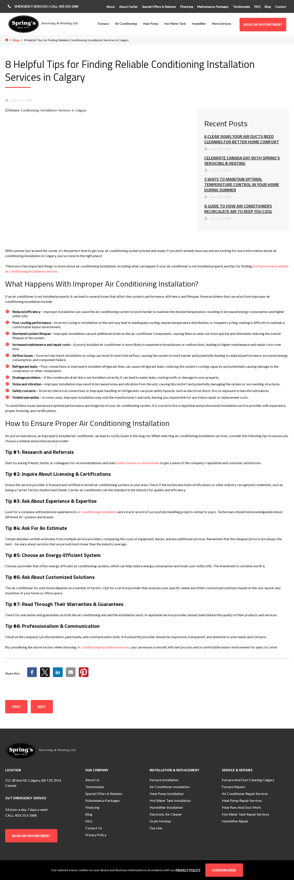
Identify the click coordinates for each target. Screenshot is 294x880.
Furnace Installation (164, 780)
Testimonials (241, 6)
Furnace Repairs (234, 787)
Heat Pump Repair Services (242, 800)
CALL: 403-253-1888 (64, 6)
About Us (92, 780)
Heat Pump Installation (167, 794)
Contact (280, 6)
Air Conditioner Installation (170, 787)
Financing (186, 6)
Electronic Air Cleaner (166, 814)
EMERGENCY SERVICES (31, 6)
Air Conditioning (126, 23)
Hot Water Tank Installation (170, 800)
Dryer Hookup (160, 821)
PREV (16, 706)
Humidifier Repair (235, 821)
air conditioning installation (97, 512)
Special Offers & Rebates (159, 6)
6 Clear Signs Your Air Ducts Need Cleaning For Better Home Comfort (241, 139)
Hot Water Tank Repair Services (245, 814)
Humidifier (199, 23)
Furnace (103, 23)
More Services (221, 23)
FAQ (257, 6)
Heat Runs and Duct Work (241, 807)
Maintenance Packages (213, 6)
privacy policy (187, 870)
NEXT (42, 706)
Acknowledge (224, 870)
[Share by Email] (71, 675)
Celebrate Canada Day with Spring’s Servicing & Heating (242, 160)
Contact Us (93, 828)
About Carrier (128, 6)
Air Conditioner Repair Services (245, 794)
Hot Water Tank (175, 23)
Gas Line (156, 828)
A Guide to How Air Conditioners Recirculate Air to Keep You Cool (238, 209)
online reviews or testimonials (137, 463)
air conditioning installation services (103, 647)
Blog (268, 6)
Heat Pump (150, 23)
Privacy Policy (95, 835)
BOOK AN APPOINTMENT (263, 24)
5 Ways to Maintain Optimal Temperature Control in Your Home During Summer (241, 184)
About (110, 6)
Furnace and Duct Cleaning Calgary (248, 780)
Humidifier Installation (166, 807)
